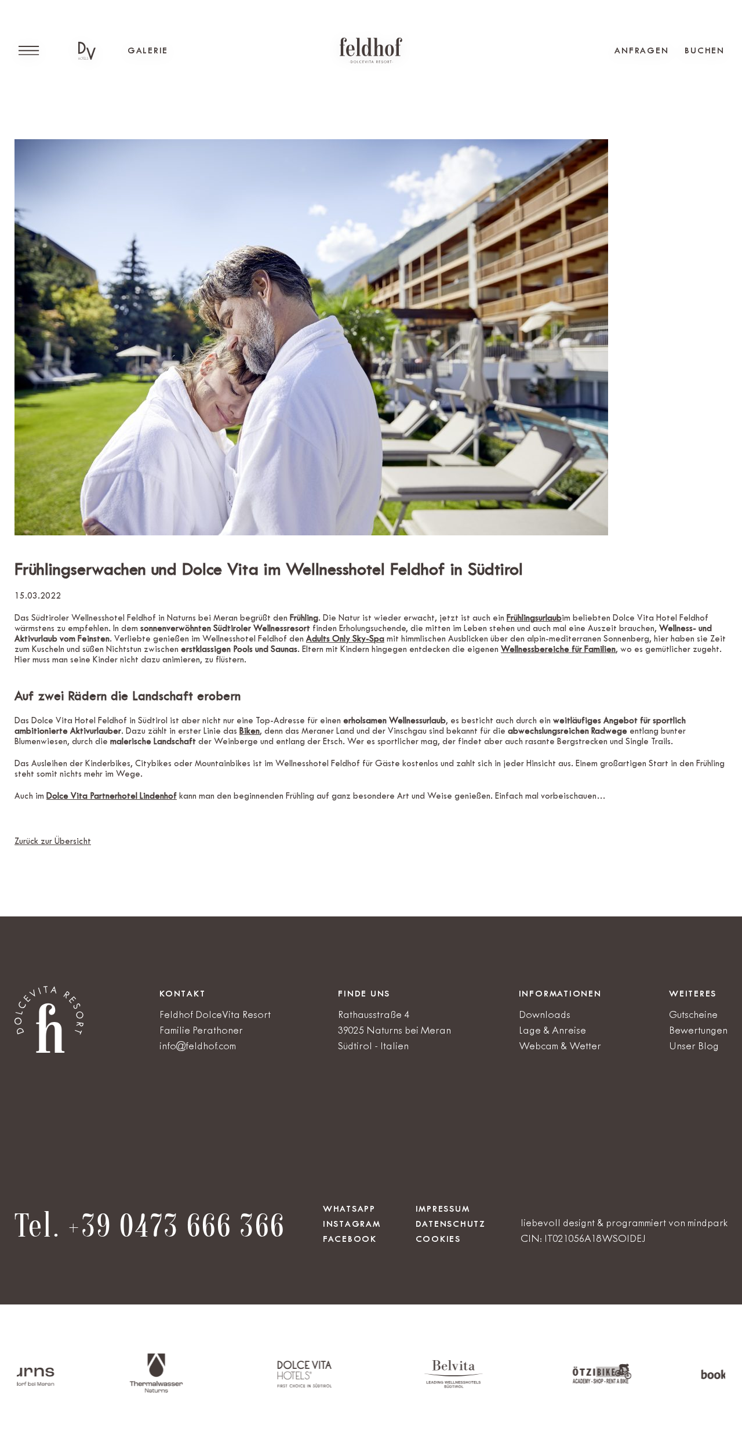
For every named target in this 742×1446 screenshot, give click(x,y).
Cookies (438, 1239)
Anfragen (641, 50)
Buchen (705, 50)
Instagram (352, 1224)
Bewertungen (698, 1030)
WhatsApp (349, 1209)
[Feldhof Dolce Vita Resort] (371, 50)
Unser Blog (694, 1045)
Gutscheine (693, 1014)
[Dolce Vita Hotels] (87, 51)
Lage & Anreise (552, 1030)
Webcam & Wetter (560, 1045)
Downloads (544, 1014)
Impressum (443, 1209)
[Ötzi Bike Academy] (545, 1381)
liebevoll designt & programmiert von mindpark (624, 1222)
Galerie (148, 50)
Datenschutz (451, 1224)
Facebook (350, 1239)
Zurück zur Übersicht (52, 841)
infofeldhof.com (197, 1045)
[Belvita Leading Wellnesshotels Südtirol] (397, 1385)
